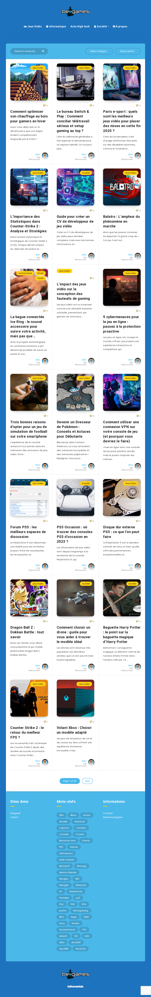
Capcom (64, 827)
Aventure (79, 821)
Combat (81, 827)
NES (77, 878)
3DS (61, 815)
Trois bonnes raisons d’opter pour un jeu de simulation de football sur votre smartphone (28, 429)
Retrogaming (80, 910)
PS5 (72, 904)
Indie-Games (66, 859)
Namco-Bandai (68, 872)
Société (101, 26)
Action (87, 815)
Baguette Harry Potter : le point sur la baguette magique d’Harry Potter (122, 634)
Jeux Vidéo (34, 26)
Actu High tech (80, 26)
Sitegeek (15, 813)
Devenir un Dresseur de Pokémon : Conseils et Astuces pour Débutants (74, 429)
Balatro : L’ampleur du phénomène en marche (121, 221)
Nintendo (81, 885)
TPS (84, 929)
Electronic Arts (67, 840)
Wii (76, 936)
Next (87, 781)
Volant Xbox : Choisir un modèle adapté (74, 730)
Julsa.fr (14, 817)
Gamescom (66, 853)
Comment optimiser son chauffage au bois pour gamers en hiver (29, 116)
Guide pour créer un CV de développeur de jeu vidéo (75, 221)
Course (80, 834)
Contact (108, 813)
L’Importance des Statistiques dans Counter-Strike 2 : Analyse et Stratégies (28, 224)
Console (64, 834)
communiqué (25, 273)
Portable (64, 897)
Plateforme (75, 891)
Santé (41, 278)
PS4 (61, 904)
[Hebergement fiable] (75, 987)
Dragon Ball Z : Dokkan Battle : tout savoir (27, 632)
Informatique (57, 26)
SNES (86, 916)
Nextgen (64, 885)
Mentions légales (112, 817)
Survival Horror (67, 929)
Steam (75, 923)
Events (86, 840)
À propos (121, 26)
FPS (61, 846)
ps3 (78, 897)
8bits (73, 815)
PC (61, 891)
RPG (61, 916)
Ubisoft (63, 936)
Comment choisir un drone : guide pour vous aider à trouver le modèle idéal (74, 634)
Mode (40, 273)
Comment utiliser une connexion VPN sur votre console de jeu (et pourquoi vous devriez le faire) (121, 431)
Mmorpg (81, 866)
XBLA (61, 942)
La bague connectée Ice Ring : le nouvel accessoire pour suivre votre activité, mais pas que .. (28, 326)
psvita (62, 910)
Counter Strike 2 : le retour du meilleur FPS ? (27, 732)
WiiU (87, 936)
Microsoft (64, 866)
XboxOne (81, 948)
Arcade (63, 821)
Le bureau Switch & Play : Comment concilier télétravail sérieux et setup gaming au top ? (73, 121)
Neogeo (63, 878)
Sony (62, 923)
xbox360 (76, 942)
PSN (84, 904)
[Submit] (43, 50)
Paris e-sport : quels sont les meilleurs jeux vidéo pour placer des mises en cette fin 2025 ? (122, 121)
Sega (74, 916)
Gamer (74, 846)
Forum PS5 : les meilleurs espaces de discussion (28, 532)
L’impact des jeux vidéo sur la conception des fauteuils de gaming (73, 291)
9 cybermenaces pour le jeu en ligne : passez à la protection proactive (122, 324)
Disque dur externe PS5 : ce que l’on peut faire (121, 532)
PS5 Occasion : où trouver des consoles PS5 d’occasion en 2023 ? (75, 534)
